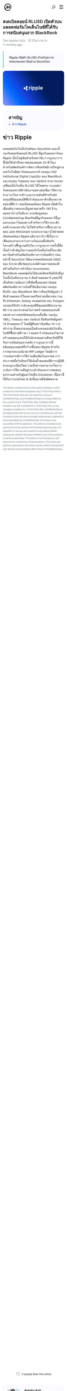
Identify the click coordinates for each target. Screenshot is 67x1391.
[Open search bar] (53, 7)
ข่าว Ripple (19, 124)
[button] (61, 7)
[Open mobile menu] (61, 7)
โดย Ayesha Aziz (14, 40)
